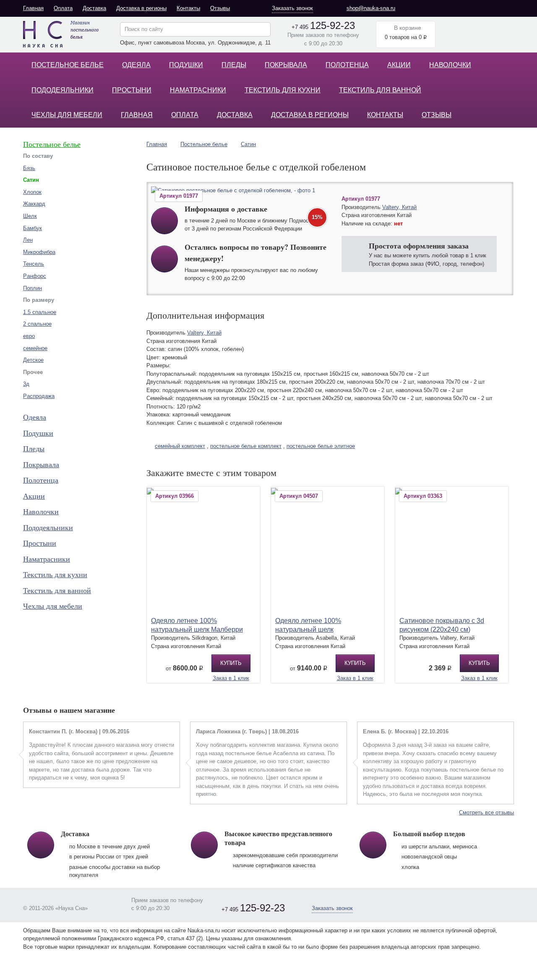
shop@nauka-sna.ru (371, 8)
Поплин (32, 288)
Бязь (29, 168)
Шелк (30, 216)
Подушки (186, 64)
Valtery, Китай (399, 207)
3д (26, 384)
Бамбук (32, 228)
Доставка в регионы (141, 8)
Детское (33, 360)
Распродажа (39, 396)
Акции (399, 64)
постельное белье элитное (321, 446)
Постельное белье (67, 64)
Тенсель (33, 264)
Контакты (188, 8)
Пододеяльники (62, 90)
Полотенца (347, 64)
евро (29, 336)
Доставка (94, 8)
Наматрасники (198, 90)
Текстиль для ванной (380, 90)
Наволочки (450, 64)
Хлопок (32, 192)
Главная (33, 8)
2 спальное (37, 324)
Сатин (248, 144)
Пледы (234, 64)
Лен (28, 240)
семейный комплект (180, 446)
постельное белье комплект (246, 446)
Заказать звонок (292, 8)
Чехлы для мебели (66, 114)
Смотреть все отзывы (486, 812)
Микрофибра (39, 252)
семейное (35, 348)
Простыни (131, 90)
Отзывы (220, 8)
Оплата (63, 8)
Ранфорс (34, 276)
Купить (231, 663)
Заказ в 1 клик (231, 678)
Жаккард (34, 204)
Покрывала (286, 64)
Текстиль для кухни (283, 90)
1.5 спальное (39, 312)
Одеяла (136, 64)
